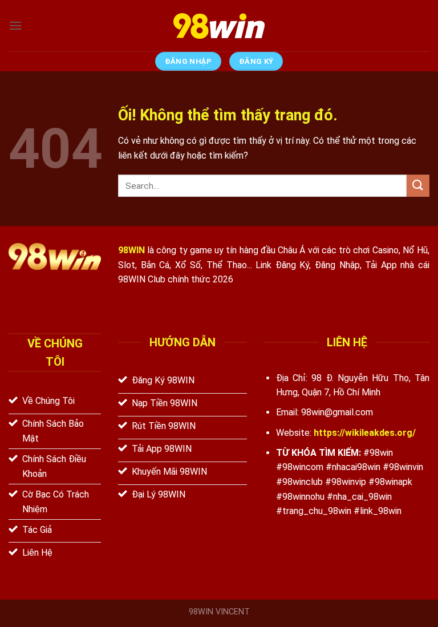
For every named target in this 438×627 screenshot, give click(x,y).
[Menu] (15, 25)
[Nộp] (418, 186)
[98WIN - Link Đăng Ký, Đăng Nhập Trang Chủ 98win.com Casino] (219, 26)
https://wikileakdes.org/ (365, 432)
